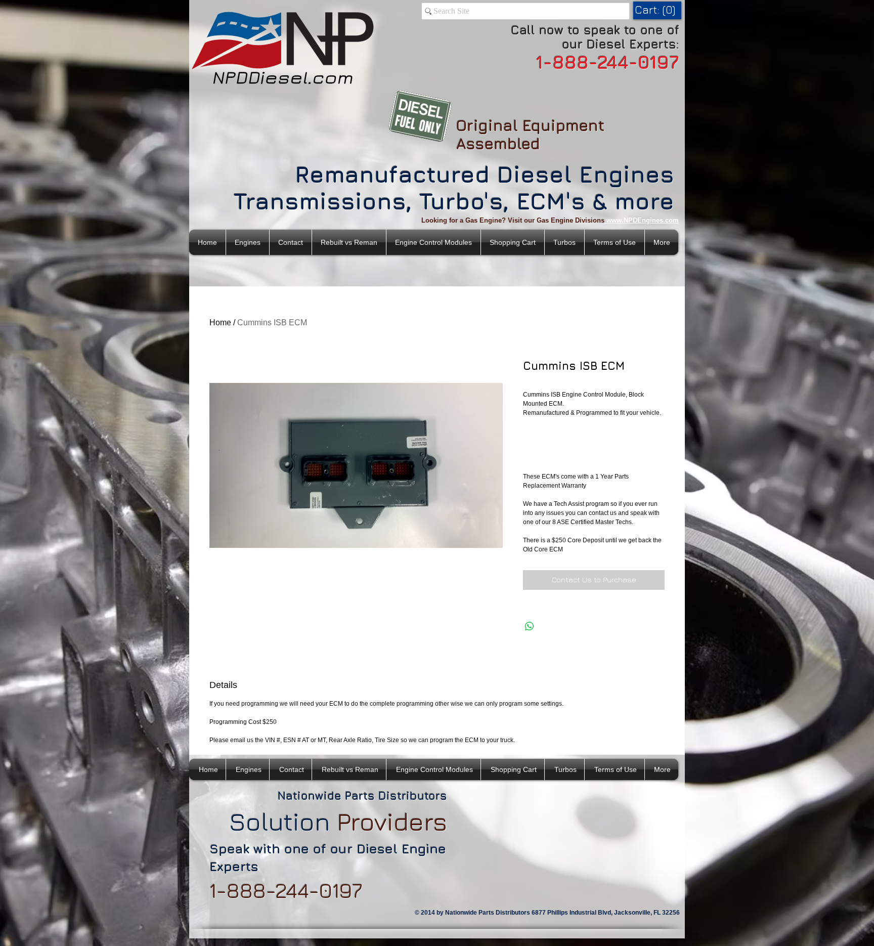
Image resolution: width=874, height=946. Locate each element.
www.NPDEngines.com (642, 220)
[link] (656, 9)
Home (220, 322)
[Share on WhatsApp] (529, 626)
